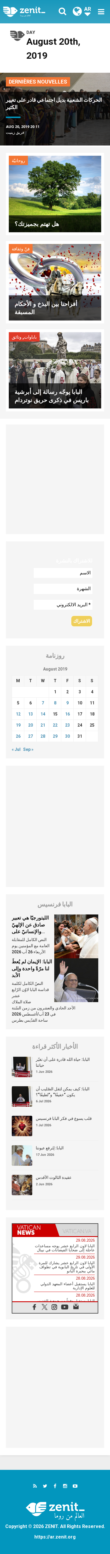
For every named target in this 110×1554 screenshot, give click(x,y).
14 (42, 714)
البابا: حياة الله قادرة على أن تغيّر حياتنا (63, 1062)
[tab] (33, 1230)
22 (55, 725)
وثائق (16, 337)
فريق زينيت (15, 132)
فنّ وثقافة (21, 249)
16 (67, 714)
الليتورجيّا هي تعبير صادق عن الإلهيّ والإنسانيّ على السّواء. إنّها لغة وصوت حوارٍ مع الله (31, 931)
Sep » (28, 749)
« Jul (16, 749)
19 (18, 725)
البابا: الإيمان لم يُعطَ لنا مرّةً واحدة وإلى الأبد (32, 968)
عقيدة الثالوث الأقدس (54, 1177)
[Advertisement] (55, 479)
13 (30, 714)
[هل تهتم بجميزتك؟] (55, 193)
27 (30, 736)
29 (55, 736)
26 (18, 736)
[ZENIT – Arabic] (30, 11)
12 (18, 714)
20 (30, 725)
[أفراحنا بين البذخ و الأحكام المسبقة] (55, 282)
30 (67, 736)
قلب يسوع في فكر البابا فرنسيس (64, 1118)
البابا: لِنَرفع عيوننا (50, 1148)
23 (67, 725)
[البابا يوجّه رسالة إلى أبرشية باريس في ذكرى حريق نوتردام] (55, 370)
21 (42, 725)
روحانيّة (18, 160)
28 (42, 736)
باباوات (30, 337)
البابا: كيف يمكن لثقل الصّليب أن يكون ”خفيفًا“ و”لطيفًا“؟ (62, 1092)
